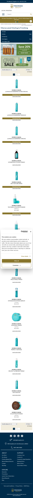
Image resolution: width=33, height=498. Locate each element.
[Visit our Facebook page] (11, 436)
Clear (30, 34)
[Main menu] (3, 14)
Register (9, 10)
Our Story (4, 455)
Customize (15, 265)
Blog (3, 480)
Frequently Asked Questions (24, 459)
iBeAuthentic (17, 495)
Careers (4, 463)
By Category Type (6, 41)
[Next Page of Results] (18, 75)
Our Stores (4, 457)
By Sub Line (4, 36)
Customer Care (20, 455)
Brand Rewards (5, 478)
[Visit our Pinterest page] (22, 436)
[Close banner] (30, 231)
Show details (24, 256)
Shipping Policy (20, 461)
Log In (4, 10)
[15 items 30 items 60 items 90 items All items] (28, 69)
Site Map (4, 465)
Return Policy (20, 463)
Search (31, 14)
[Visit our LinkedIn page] (18, 436)
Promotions (5, 474)
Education (4, 472)
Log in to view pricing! (16, 96)
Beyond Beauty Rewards (7, 461)
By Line (3, 34)
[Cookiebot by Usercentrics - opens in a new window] (21, 232)
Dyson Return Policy (22, 465)
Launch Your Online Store (8, 476)
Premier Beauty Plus (7, 459)
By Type (4, 31)
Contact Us (19, 457)
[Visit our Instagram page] (15, 436)
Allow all (16, 260)
